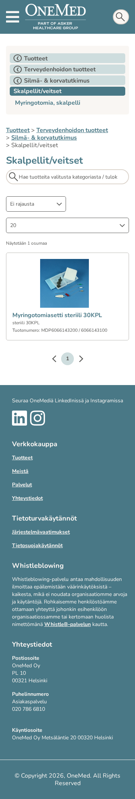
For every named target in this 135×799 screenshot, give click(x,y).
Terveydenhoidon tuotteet (72, 130)
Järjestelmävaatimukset (41, 532)
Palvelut (22, 484)
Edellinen (57, 360)
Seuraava (77, 360)
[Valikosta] (12, 16)
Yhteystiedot (27, 498)
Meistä (20, 471)
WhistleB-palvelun (67, 624)
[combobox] (36, 204)
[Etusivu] (55, 17)
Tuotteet (18, 130)
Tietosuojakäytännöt (37, 545)
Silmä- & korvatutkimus (44, 138)
